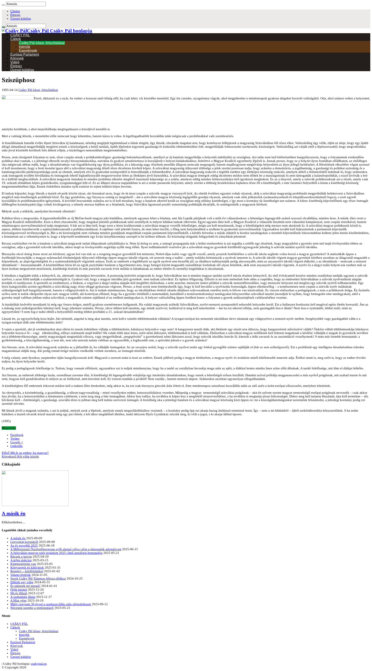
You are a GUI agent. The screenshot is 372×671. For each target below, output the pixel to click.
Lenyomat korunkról (24, 542)
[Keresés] (3, 5)
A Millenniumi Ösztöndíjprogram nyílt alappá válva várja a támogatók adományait (65, 549)
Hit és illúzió (18, 593)
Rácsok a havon (21, 556)
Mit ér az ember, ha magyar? (25, 453)
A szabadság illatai (22, 597)
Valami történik (20, 575)
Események (28, 50)
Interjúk (24, 47)
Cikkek (15, 39)
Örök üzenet (18, 589)
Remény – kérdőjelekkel (26, 571)
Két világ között (20, 456)
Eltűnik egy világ (21, 582)
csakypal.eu (39, 663)
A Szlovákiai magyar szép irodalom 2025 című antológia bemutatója (56, 553)
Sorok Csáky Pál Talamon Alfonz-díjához (38, 578)
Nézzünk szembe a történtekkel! (32, 608)
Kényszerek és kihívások (27, 567)
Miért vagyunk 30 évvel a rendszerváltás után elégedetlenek (50, 604)
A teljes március (21, 560)
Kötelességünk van (23, 564)
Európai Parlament (24, 54)
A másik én (13, 513)
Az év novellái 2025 (24, 545)
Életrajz (15, 15)
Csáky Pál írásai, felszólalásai (42, 43)
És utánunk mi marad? (25, 586)
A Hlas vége (18, 600)
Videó (14, 62)
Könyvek (17, 58)
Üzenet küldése (20, 18)
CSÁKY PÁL (20, 35)
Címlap (15, 11)
